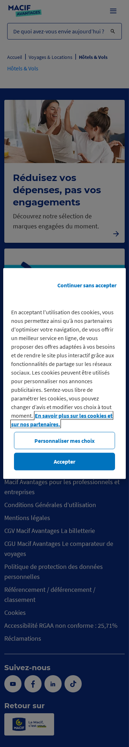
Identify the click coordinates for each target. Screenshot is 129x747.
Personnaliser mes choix (64, 440)
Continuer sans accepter (86, 285)
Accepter (64, 461)
